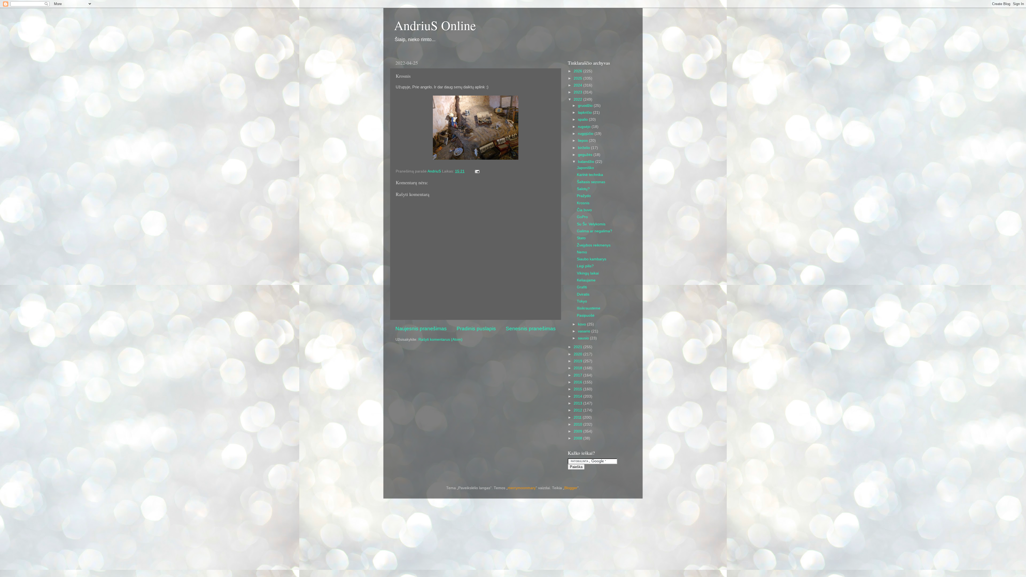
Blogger (570, 488)
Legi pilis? (585, 266)
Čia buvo (584, 210)
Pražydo (584, 196)
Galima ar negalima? (594, 231)
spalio (583, 119)
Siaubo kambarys (591, 259)
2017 (578, 375)
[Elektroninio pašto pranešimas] (477, 171)
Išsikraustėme (588, 308)
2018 (578, 368)
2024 (578, 85)
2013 (578, 403)
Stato (581, 238)
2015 (578, 389)
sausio (584, 338)
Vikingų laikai (588, 273)
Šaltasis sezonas (591, 182)
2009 (578, 431)
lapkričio (585, 113)
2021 (578, 347)
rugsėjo (585, 127)
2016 (578, 382)
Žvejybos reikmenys (594, 245)
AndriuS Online (435, 25)
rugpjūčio (586, 134)
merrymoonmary (522, 488)
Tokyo (582, 301)
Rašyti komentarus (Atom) (440, 339)
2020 (578, 354)
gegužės (585, 155)
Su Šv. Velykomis (591, 224)
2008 (578, 438)
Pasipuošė (585, 315)
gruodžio (586, 106)
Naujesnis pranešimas (421, 328)
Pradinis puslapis (476, 328)
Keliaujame (586, 280)
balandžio (586, 162)
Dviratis (583, 294)
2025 (578, 78)
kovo (582, 324)
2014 (578, 396)
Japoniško (585, 168)
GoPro (582, 217)
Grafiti (582, 287)
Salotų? (583, 189)
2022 (578, 99)
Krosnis (583, 203)
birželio (584, 148)
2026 (578, 71)
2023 (578, 92)
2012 (578, 410)
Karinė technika (590, 175)
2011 (578, 417)
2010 (578, 424)
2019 (578, 361)
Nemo (582, 252)
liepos (583, 141)
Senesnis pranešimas (531, 328)
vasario (584, 331)
